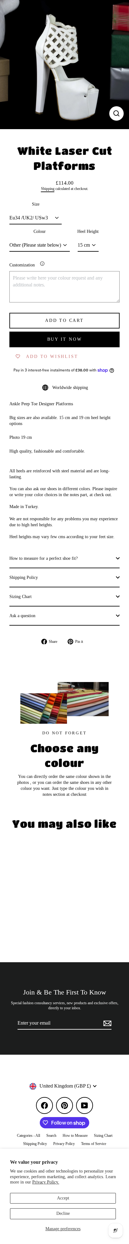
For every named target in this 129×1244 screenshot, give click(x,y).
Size (35, 204)
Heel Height (88, 231)
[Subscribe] (106, 1023)
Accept (63, 1198)
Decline (63, 1213)
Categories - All (28, 1135)
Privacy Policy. (45, 1182)
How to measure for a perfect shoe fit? (43, 558)
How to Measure (75, 1135)
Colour (40, 231)
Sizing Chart (20, 596)
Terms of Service (93, 1144)
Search (51, 1135)
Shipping (47, 189)
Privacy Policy (64, 1144)
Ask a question (22, 615)
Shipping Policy (23, 577)
